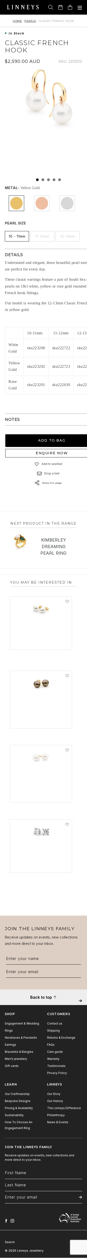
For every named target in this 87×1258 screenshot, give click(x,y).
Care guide (55, 1052)
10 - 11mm (17, 236)
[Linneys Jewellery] (23, 7)
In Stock (16, 33)
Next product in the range (43, 523)
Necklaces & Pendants (21, 1037)
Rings (9, 1030)
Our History (55, 1101)
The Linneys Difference (64, 1108)
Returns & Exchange (61, 1037)
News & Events (57, 1122)
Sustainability (14, 1115)
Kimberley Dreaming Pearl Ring (53, 546)
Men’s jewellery (16, 1059)
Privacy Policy (57, 1073)
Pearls (30, 21)
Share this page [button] (52, 482)
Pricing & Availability (19, 1108)
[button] (37, 464)
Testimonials (56, 1066)
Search (10, 1242)
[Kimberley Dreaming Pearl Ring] (20, 541)
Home (17, 21)
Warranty (53, 1059)
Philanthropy (56, 1115)
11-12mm (42, 236)
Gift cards (12, 1066)
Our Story (53, 1094)
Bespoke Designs (17, 1101)
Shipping (53, 1030)
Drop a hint (51, 473)
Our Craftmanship (17, 1094)
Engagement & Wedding (22, 1023)
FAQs (51, 1044)
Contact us (54, 1023)
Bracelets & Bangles (19, 1052)
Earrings (10, 1044)
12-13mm (67, 236)
